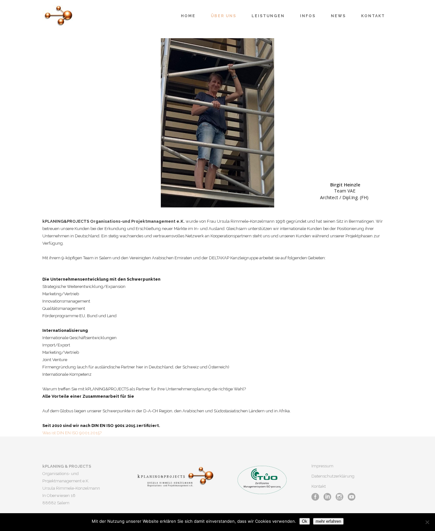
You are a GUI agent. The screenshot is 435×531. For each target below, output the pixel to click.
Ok (304, 521)
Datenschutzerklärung (332, 476)
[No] (427, 522)
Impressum (322, 466)
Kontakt (318, 486)
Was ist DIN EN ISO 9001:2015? (72, 432)
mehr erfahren (328, 521)
